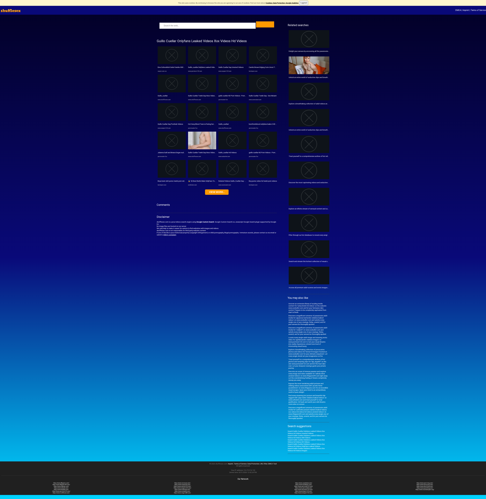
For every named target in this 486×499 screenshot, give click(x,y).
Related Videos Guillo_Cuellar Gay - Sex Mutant (236, 181)
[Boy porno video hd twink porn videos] (263, 177)
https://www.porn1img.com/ (425, 483)
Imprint (466, 10)
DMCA (458, 10)
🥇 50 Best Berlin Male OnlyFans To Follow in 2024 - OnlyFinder (211, 181)
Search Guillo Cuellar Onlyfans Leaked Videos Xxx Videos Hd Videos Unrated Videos (306, 432)
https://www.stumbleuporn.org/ (425, 489)
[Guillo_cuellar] (172, 92)
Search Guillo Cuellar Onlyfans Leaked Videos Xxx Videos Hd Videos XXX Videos (306, 436)
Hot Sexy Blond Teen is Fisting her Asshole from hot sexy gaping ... (213, 124)
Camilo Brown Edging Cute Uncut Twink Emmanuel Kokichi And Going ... (275, 67)
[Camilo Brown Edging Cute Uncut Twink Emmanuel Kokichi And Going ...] (263, 63)
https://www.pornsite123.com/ (61, 491)
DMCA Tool (272, 464)
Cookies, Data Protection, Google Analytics (282, 3)
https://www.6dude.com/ (61, 488)
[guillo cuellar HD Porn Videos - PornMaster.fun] (232, 92)
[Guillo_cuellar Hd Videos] (232, 149)
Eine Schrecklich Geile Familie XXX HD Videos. (175, 67)
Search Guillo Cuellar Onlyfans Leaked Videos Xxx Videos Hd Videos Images (306, 449)
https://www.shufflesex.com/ (61, 493)
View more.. (217, 192)
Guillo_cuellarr (223, 124)
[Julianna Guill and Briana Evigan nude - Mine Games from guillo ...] (172, 149)
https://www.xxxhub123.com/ (182, 486)
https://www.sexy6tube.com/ (303, 483)
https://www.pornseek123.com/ (303, 486)
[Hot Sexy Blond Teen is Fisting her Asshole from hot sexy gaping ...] (202, 120)
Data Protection (253, 464)
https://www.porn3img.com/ (425, 486)
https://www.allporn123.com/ (303, 491)
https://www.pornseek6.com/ (303, 488)
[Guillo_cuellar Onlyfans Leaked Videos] (202, 63)
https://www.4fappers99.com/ (61, 484)
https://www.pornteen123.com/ (303, 489)
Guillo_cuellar (163, 96)
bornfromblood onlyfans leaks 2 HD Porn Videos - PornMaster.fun (273, 124)
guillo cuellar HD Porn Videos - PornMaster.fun (235, 96)
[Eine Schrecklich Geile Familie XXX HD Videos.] (172, 63)
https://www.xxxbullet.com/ (182, 484)
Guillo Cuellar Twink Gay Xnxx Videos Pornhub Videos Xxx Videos (212, 96)
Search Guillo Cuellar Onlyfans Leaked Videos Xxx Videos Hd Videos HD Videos (306, 441)
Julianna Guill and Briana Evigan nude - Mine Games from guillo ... (181, 152)
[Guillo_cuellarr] (232, 120)
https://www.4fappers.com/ (61, 483)
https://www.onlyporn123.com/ (304, 493)
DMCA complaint (170, 235)
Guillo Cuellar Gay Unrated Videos (231, 67)
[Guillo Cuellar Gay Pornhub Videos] (172, 120)
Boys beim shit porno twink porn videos (172, 181)
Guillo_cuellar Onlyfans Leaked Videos (202, 67)
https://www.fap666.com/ (61, 489)
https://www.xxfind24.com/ (182, 489)
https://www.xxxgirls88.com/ (182, 493)
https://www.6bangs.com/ (61, 486)
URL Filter (263, 464)
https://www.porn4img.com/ (425, 488)
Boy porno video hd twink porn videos (263, 181)
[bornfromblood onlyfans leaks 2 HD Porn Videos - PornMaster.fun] (263, 120)
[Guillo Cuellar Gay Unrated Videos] (232, 63)
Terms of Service (478, 10)
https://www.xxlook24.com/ (182, 491)
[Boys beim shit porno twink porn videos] (172, 177)
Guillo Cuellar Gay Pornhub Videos (170, 124)
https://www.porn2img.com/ (425, 484)
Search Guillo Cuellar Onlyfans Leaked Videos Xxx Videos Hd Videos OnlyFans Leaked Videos (306, 445)
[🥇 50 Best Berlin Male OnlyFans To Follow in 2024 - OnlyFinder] (202, 177)
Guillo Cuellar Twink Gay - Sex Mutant (263, 96)
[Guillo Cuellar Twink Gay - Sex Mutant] (263, 92)
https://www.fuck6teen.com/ (303, 484)
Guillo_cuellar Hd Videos (227, 152)
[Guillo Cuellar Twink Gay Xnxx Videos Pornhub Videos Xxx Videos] (202, 92)
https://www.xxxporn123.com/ (182, 488)
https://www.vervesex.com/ (182, 483)
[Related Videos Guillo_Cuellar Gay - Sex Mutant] (232, 177)
